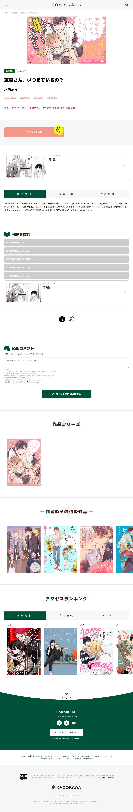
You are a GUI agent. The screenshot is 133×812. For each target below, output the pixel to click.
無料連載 (14, 13)
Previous (11, 548)
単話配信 (39, 756)
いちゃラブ (22, 71)
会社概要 (78, 759)
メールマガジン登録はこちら (66, 732)
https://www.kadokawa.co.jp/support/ (29, 382)
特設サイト (75, 756)
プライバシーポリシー (65, 759)
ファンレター (96, 756)
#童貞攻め (25, 97)
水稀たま (10, 89)
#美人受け (38, 97)
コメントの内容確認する (66, 394)
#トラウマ (52, 97)
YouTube (66, 756)
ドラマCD (57, 756)
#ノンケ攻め (10, 97)
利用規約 (52, 759)
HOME (7, 13)
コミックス (48, 756)
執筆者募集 (85, 756)
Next (122, 548)
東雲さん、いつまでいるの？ (29, 13)
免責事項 (44, 759)
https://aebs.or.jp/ (108, 778)
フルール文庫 (107, 756)
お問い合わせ (87, 759)
